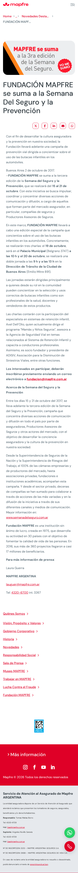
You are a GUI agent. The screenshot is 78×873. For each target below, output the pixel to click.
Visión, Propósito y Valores (22, 623)
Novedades (11, 647)
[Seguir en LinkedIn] (52, 767)
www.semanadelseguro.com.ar (27, 517)
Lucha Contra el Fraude (19, 687)
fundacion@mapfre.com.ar (47, 379)
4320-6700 (19, 593)
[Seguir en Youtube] (43, 767)
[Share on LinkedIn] (54, 126)
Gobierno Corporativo (18, 631)
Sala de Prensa (13, 663)
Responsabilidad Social (19, 655)
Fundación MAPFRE (16, 695)
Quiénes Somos (14, 614)
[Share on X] (36, 126)
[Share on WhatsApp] (72, 126)
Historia (8, 639)
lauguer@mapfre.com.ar (23, 584)
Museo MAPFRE (14, 671)
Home (7, 16)
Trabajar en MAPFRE (17, 679)
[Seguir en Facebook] (34, 767)
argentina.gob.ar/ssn (39, 864)
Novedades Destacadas (36, 16)
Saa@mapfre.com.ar (16, 827)
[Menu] (72, 5)
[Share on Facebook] (45, 126)
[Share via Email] (63, 126)
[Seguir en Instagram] (25, 767)
